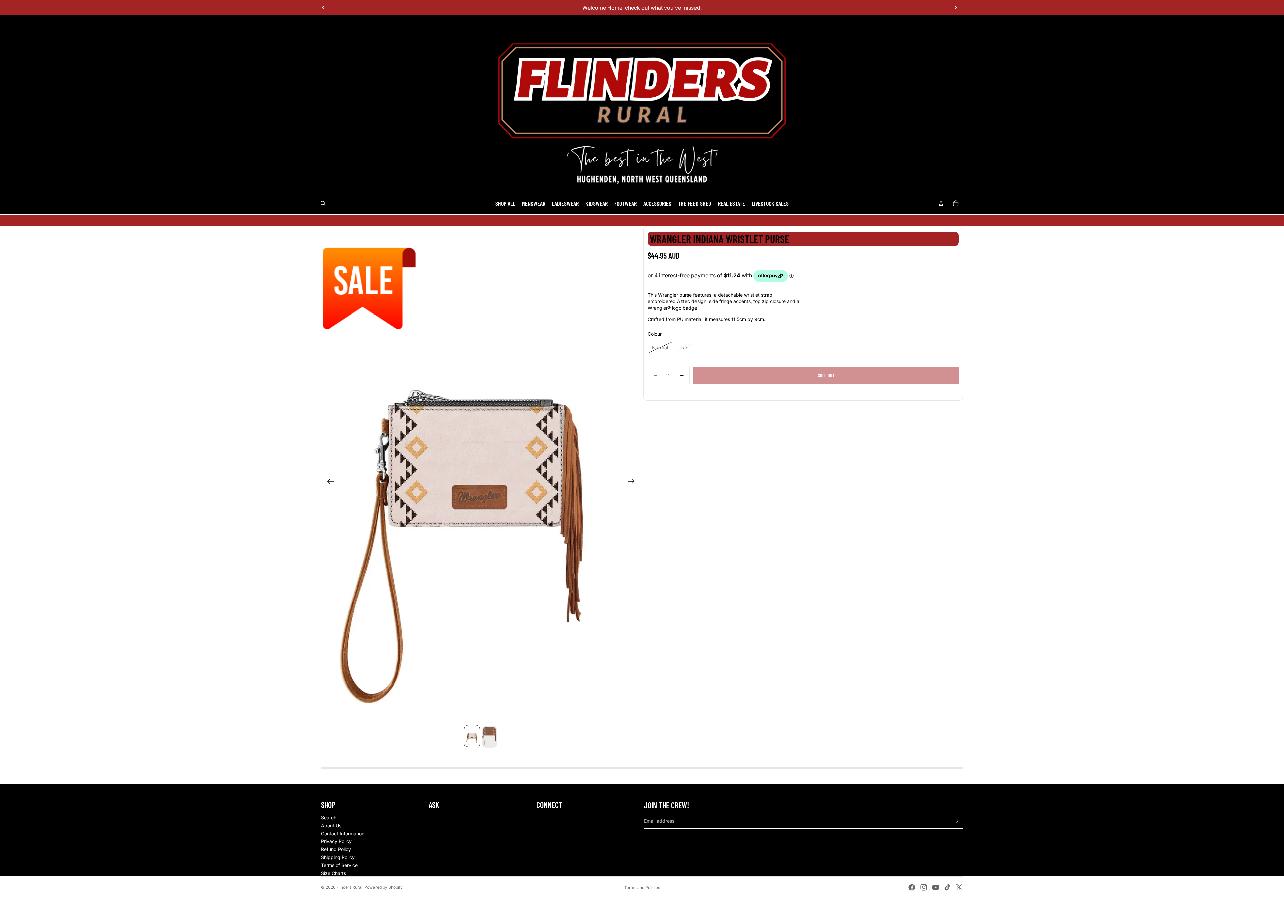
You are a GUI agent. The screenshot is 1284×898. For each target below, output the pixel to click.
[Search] (323, 203)
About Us (331, 825)
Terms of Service (339, 865)
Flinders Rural (349, 887)
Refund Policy (336, 849)
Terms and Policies (642, 887)
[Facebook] (912, 887)
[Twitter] (959, 887)
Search (328, 817)
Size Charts (333, 873)
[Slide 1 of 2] (472, 737)
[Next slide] (955, 7)
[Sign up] (956, 821)
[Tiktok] (947, 887)
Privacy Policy (336, 841)
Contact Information (342, 833)
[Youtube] (936, 887)
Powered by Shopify (383, 887)
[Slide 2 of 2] (489, 737)
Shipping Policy (338, 857)
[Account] (941, 203)
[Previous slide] (323, 7)
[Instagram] (924, 887)
